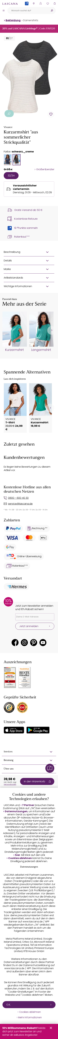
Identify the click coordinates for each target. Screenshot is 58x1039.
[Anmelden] (40, 3)
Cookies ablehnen (20, 858)
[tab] (8, 159)
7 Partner (28, 805)
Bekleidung (13, 20)
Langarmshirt (41, 350)
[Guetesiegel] (22, 707)
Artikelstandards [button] (13, 277)
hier (17, 855)
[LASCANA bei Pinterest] (33, 642)
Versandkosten (10, 784)
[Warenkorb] (54, 3)
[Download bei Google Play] (37, 730)
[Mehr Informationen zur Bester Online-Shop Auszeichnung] (10, 677)
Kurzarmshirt (14, 350)
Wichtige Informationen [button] (18, 286)
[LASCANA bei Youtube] (42, 642)
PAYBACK (26, 8)
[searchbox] (27, 10)
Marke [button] (7, 269)
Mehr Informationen (30, 1017)
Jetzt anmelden (28, 626)
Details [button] (8, 260)
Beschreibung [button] (12, 252)
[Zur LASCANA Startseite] (10, 3)
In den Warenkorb (34, 781)
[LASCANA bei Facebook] (15, 642)
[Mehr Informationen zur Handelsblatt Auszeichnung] (24, 677)
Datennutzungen (16, 811)
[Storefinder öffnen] (33, 3)
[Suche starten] (52, 10)
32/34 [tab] (11, 175)
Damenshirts (30, 20)
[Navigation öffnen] (3, 10)
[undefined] (51, 330)
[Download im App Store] (14, 730)
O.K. (8, 1004)
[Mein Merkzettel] (47, 3)
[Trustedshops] (9, 707)
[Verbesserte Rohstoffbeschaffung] (9, 113)
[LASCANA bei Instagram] (24, 642)
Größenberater (45, 169)
